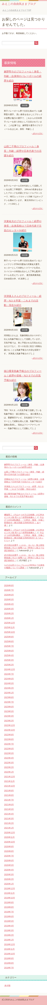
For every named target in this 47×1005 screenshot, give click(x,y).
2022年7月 (9, 744)
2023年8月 (9, 697)
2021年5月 (9, 809)
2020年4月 (9, 870)
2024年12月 (9, 669)
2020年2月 (9, 879)
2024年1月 (9, 693)
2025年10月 (9, 632)
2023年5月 (9, 711)
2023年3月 (9, 716)
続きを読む (38, 134)
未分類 (24, 105)
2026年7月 (9, 590)
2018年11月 (9, 949)
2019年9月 (9, 902)
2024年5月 (9, 683)
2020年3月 (9, 874)
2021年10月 (9, 786)
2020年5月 (9, 865)
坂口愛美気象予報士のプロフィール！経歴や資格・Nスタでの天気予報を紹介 (22, 375)
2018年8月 (9, 963)
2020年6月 (9, 860)
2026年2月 (9, 613)
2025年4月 (9, 655)
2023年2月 (9, 721)
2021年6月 (9, 805)
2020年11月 (9, 837)
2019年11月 (9, 893)
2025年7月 (9, 646)
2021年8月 (9, 795)
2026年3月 (9, 609)
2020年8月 (9, 851)
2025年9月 (9, 637)
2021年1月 (9, 828)
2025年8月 (9, 641)
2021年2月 (9, 823)
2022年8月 (9, 739)
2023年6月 (9, 707)
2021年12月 (9, 777)
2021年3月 (9, 819)
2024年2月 (9, 688)
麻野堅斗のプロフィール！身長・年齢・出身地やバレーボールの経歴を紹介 (22, 76)
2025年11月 (9, 627)
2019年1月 (9, 940)
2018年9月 (9, 958)
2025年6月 (9, 651)
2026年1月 (9, 618)
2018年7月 (9, 968)
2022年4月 (9, 758)
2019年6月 (9, 916)
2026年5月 (9, 599)
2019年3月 (9, 930)
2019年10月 (9, 898)
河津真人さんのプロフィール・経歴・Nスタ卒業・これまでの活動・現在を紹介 (22, 301)
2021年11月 (9, 781)
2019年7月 (9, 912)
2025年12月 (9, 623)
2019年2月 (9, 935)
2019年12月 (9, 888)
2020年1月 (9, 884)
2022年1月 (9, 772)
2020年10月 (9, 842)
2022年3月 (9, 763)
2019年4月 (9, 926)
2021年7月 (9, 800)
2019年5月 (9, 921)
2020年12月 (9, 833)
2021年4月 (9, 814)
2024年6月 (9, 679)
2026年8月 (9, 585)
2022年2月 (9, 767)
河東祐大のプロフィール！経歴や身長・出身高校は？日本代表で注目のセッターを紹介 (22, 226)
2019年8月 (9, 907)
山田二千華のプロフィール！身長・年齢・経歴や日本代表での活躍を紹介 (22, 151)
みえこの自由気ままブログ (19, 3)
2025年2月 (9, 665)
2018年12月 (9, 944)
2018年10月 (9, 954)
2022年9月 (9, 735)
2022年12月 (9, 725)
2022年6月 (9, 749)
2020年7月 (9, 856)
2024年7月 (9, 674)
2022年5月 (9, 753)
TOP (17, 10)
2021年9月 (9, 791)
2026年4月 (9, 604)
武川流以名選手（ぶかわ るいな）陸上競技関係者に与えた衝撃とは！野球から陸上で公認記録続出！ (24, 548)
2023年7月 (9, 702)
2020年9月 (9, 847)
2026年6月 (9, 595)
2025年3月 (9, 660)
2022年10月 (9, 730)
